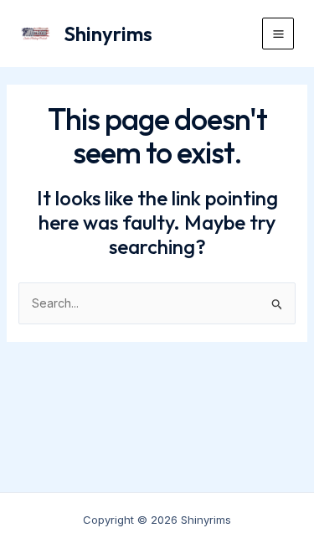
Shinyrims (108, 33)
